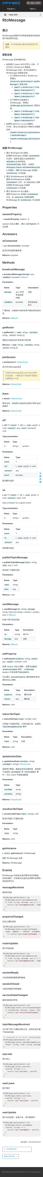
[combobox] (34, 3)
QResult (24, 277)
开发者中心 (11, 9)
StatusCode (22, 362)
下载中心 (32, 9)
